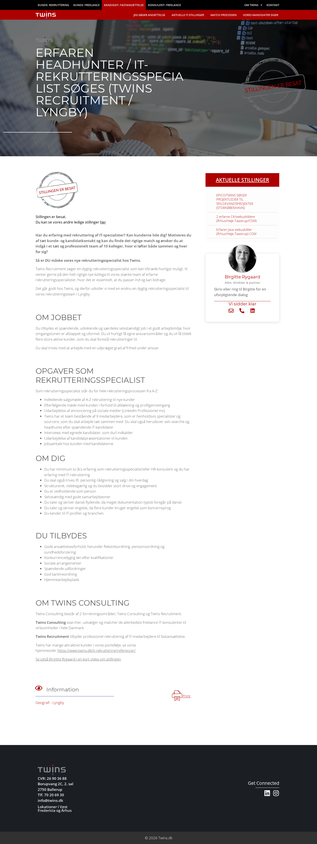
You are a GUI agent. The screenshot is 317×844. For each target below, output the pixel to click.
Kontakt (273, 5)
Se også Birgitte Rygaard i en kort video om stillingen (78, 659)
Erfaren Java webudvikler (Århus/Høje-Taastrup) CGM (236, 231)
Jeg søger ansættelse (149, 15)
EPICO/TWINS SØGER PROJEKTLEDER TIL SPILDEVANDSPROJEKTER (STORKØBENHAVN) (234, 201)
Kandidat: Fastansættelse (124, 5)
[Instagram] (276, 793)
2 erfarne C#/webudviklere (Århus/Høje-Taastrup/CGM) (236, 218)
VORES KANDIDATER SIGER (260, 15)
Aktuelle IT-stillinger (188, 15)
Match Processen (223, 15)
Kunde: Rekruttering (53, 5)
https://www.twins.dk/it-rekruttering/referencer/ (96, 650)
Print (186, 696)
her (103, 222)
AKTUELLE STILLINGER (242, 179)
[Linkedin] (267, 793)
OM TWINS (251, 5)
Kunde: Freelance (86, 5)
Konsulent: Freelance (164, 5)
